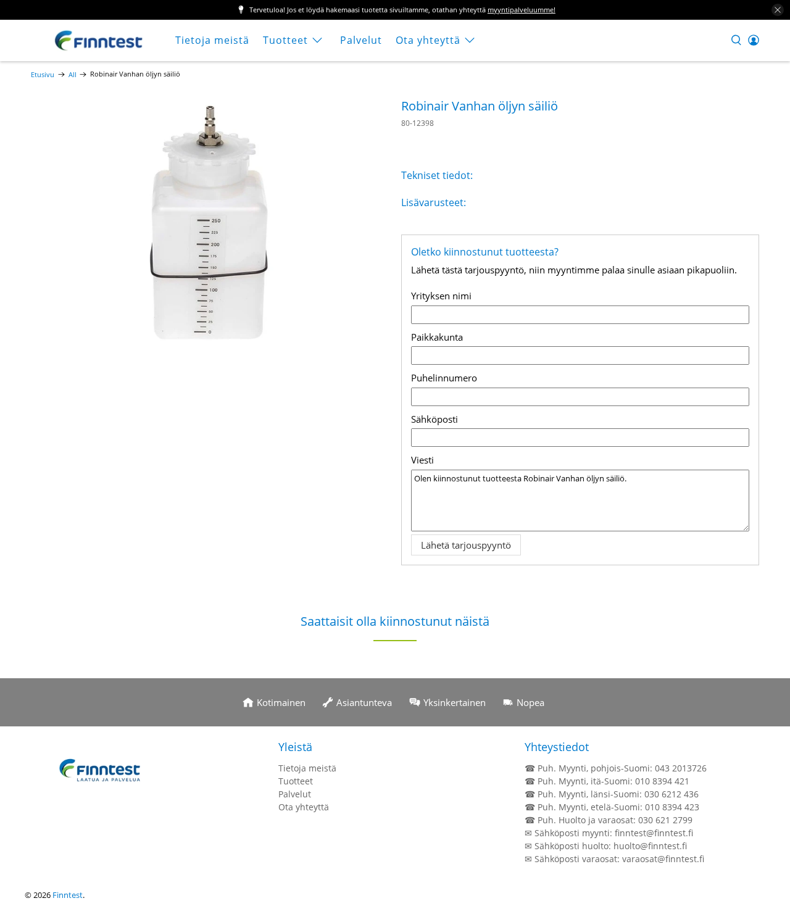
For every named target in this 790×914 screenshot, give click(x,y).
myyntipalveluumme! (521, 9)
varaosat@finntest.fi (663, 859)
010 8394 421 (662, 781)
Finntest (67, 895)
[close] (777, 10)
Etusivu (42, 74)
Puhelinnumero (444, 378)
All (73, 74)
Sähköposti (434, 419)
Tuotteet (285, 40)
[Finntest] (99, 40)
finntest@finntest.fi (654, 833)
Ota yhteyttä (428, 40)
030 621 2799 (665, 820)
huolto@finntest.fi (650, 846)
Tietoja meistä (212, 40)
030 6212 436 (671, 794)
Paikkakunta (437, 337)
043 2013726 (681, 768)
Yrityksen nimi (441, 295)
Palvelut (361, 40)
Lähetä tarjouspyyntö (466, 545)
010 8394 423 (672, 807)
